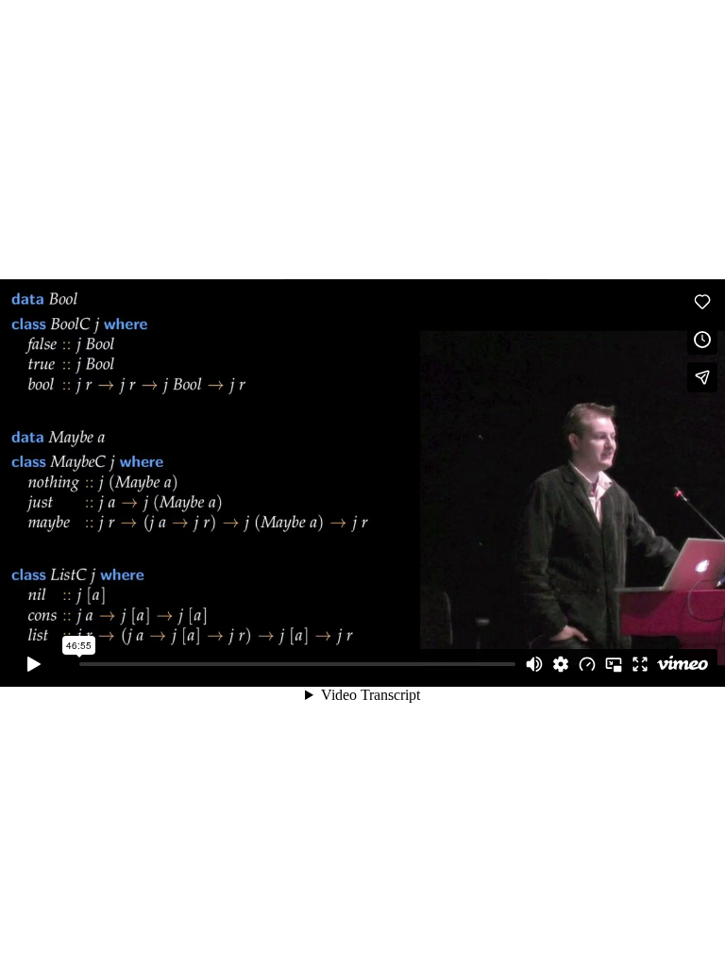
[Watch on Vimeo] (682, 664)
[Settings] (560, 664)
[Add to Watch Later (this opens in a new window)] (702, 340)
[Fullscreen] (640, 664)
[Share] (702, 377)
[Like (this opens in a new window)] (702, 302)
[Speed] (587, 664)
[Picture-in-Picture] (613, 664)
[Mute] (534, 664)
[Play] (34, 664)
